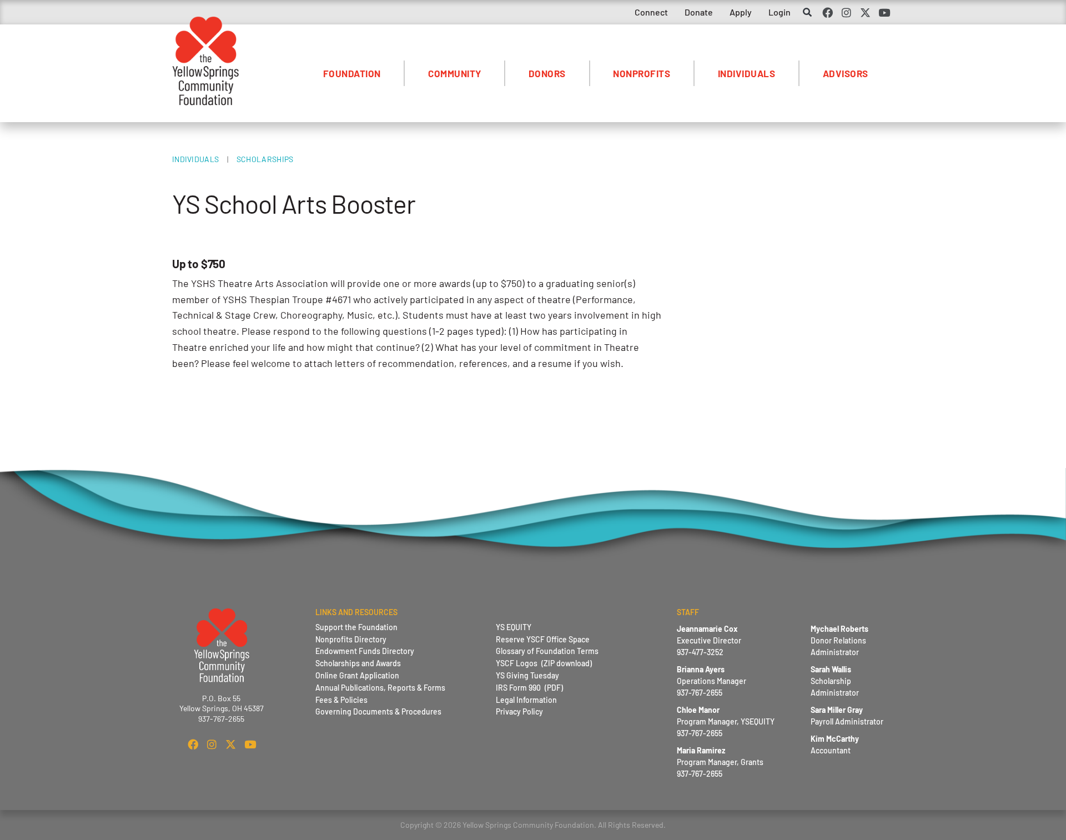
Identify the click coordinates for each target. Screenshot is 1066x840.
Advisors (845, 73)
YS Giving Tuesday (527, 675)
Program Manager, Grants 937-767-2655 (720, 762)
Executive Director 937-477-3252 (709, 640)
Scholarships (265, 159)
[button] (807, 13)
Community (454, 73)
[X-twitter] (865, 12)
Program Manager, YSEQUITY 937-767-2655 (726, 721)
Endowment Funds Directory (364, 651)
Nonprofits (641, 73)
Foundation (352, 73)
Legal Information (526, 700)
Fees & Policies (341, 700)
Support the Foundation (356, 627)
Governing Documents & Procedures (378, 711)
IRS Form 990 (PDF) (529, 687)
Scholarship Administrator (835, 681)
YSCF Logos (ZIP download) (544, 663)
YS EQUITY (513, 627)
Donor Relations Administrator (839, 640)
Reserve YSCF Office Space (543, 639)
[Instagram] (846, 12)
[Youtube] (884, 12)
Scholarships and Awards (358, 663)
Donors (547, 73)
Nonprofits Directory (350, 639)
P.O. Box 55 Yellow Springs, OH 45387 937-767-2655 (221, 708)
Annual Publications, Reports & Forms (380, 687)
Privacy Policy (519, 711)
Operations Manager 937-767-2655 (711, 681)
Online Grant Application (357, 675)
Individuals (747, 73)
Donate (699, 12)
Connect (651, 12)
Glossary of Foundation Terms (547, 651)
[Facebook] (827, 12)
